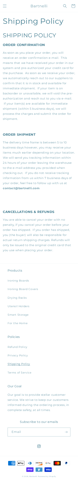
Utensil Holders (19, 306)
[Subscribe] (66, 432)
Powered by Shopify (47, 476)
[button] (5, 6)
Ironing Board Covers (23, 289)
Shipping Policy (19, 364)
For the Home (17, 323)
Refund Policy (17, 347)
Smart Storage (18, 314)
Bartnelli (33, 476)
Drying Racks (17, 297)
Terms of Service (19, 372)
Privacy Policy (18, 355)
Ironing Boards (18, 280)
